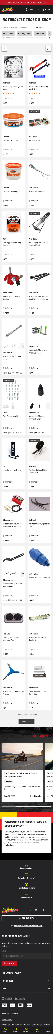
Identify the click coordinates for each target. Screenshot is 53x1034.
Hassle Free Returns (26, 888)
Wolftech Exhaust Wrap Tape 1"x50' (38, 471)
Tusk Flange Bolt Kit (10, 416)
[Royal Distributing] (7, 9)
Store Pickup (26, 898)
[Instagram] (36, 909)
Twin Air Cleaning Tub (11, 191)
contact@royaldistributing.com (28, 926)
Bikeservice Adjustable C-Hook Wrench (13, 585)
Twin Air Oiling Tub (10, 140)
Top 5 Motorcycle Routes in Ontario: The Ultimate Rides (21, 775)
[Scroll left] (3, 38)
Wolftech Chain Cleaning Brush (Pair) (38, 88)
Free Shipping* (26, 868)
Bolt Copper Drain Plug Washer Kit (12, 244)
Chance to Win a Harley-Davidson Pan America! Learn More (26, 2)
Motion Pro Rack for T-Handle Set (38, 639)
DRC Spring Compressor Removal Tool (38, 244)
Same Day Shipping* (26, 878)
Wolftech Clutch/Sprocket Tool (39, 525)
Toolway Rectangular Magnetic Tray (11, 639)
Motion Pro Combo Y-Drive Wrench (13, 692)
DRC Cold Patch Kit (36, 140)
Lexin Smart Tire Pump (12, 470)
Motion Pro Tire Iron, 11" (38, 191)
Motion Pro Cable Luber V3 (39, 578)
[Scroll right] (49, 38)
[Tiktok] (43, 909)
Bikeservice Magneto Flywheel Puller (37, 417)
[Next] (22, 346)
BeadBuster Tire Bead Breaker (11, 297)
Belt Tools (40, 34)
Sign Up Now (9, 963)
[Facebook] (29, 909)
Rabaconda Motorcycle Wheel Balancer (38, 351)
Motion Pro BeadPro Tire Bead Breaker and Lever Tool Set (38, 297)
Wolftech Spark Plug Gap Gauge (13, 88)
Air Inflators (8, 34)
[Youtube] (49, 909)
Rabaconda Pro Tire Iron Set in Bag (38, 692)
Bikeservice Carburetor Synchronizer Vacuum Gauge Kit (12, 525)
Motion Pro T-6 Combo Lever (12, 357)
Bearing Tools (24, 34)
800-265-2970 (28, 918)
